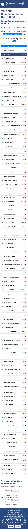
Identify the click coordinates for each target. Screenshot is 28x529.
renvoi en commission (17, 502)
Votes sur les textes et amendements (11, 34)
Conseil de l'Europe (14, 510)
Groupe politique (14, 46)
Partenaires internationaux (14, 514)
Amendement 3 (15, 495)
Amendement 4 (15, 497)
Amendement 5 (15, 499)
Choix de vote (23, 46)
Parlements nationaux (14, 512)
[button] (24, 34)
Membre (4, 46)
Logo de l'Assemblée (10, 516)
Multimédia (21, 516)
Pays (8, 46)
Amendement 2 (15, 493)
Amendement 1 (15, 491)
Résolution (14, 504)
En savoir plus (22, 524)
